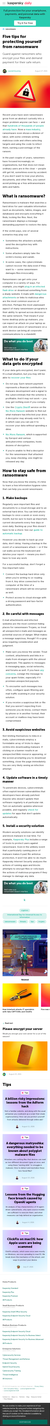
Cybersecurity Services (12, 1355)
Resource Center (36, 1397)
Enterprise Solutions (12, 1349)
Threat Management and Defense (16, 1359)
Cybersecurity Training (12, 1371)
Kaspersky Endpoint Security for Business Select (22, 1335)
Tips (26, 1093)
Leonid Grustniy (14, 71)
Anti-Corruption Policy (11, 1389)
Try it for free (25, 23)
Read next (9, 1023)
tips (32, 921)
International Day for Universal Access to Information (24, 916)
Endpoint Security (10, 1363)
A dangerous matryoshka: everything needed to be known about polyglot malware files (25, 1148)
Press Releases (8, 1399)
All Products (7, 1300)
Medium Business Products (14, 1325)
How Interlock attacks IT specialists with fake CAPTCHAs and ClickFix (18, 1010)
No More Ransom (15, 411)
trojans (41, 921)
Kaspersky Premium (10, 1296)
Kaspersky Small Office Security (15, 1312)
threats (23, 921)
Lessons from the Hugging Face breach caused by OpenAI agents (25, 1198)
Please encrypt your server (23, 1029)
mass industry (33, 129)
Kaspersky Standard (10, 1288)
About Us (14, 1397)
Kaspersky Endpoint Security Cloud (16, 1316)
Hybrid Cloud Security (11, 1367)
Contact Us (6, 1397)
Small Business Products (13, 1305)
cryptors (24, 910)
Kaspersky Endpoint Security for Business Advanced (23, 1339)
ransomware (10, 29)
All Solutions (7, 1379)
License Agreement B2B (11, 1391)
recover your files (20, 377)
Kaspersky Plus (21, 839)
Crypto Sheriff (22, 407)
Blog (27, 1397)
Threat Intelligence (10, 1375)
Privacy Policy (39, 1386)
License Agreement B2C (27, 1389)
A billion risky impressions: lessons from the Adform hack (25, 1102)
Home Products (9, 1282)
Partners (22, 1397)
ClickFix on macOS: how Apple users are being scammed (25, 1243)
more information (18, 1416)
